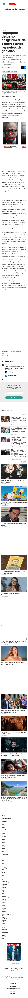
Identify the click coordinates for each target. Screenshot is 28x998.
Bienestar (3, 935)
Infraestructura (4, 884)
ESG (2, 826)
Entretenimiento (5, 871)
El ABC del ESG (4, 901)
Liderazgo (4, 908)
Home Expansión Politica (6, 818)
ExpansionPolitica (17, 970)
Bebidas (3, 930)
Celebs (3, 863)
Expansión (4, 815)
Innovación (4, 899)
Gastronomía (4, 929)
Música (3, 875)
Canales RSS (13, 991)
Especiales (4, 911)
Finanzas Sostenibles (6, 898)
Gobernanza (4, 894)
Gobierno (3, 833)
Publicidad (13, 983)
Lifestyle (3, 923)
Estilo (3, 869)
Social (3, 893)
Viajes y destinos (5, 932)
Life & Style (5, 868)
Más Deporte (4, 921)
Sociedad (3, 842)
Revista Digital (4, 924)
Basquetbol (4, 920)
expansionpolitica (14, 970)
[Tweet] (22, 67)
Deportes (3, 872)
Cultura (3, 856)
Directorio (13, 993)
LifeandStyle (4, 829)
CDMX (3, 838)
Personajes (4, 933)
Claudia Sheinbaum (8, 356)
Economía (3, 820)
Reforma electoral (17, 353)
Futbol (3, 915)
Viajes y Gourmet (5, 854)
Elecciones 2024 (7, 353)
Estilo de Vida (4, 936)
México (4, 30)
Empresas (3, 817)
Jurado (3, 938)
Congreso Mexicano (15, 351)
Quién (3, 845)
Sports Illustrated (6, 914)
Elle (3, 859)
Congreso (4, 836)
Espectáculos (4, 847)
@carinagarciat (12, 375)
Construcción (4, 881)
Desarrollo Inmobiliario (6, 883)
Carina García (8, 364)
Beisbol (3, 917)
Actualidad (4, 906)
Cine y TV (3, 874)
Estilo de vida (4, 865)
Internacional (4, 821)
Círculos (3, 850)
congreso (22, 9)
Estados (3, 839)
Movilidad (4, 896)
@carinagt (13, 96)
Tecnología (4, 823)
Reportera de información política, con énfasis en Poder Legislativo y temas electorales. (14, 368)
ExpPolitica (11, 970)
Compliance (13, 986)
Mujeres (3, 827)
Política (4, 832)
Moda (3, 851)
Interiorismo (4, 887)
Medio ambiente (5, 892)
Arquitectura (4, 886)
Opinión (3, 841)
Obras (3, 824)
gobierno (8, 9)
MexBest (4, 928)
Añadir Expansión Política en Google (11, 71)
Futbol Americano (5, 918)
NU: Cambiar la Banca (14, 963)
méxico (14, 9)
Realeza (3, 848)
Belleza (3, 853)
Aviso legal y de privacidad (13, 988)
